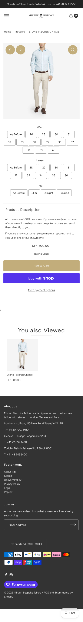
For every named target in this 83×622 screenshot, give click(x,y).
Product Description (23, 210)
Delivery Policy (12, 479)
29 (43, 167)
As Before (16, 134)
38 (28, 150)
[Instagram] (11, 575)
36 (59, 142)
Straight (48, 192)
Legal (7, 487)
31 (69, 134)
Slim (34, 192)
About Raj (10, 471)
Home (7, 31)
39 (41, 150)
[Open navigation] (6, 15)
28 (43, 134)
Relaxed (64, 192)
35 (47, 142)
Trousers (20, 31)
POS (46, 592)
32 (9, 142)
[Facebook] (6, 575)
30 (56, 134)
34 (34, 142)
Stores (8, 475)
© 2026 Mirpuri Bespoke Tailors (22, 592)
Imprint (8, 492)
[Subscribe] (73, 524)
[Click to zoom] (72, 49)
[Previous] (10, 49)
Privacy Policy (12, 483)
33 (22, 142)
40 (53, 150)
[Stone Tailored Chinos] (22, 355)
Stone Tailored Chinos (20, 374)
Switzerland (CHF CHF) (26, 544)
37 (72, 142)
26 (31, 134)
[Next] (20, 49)
